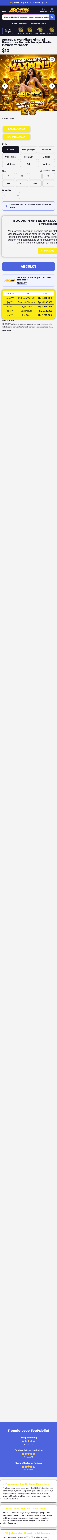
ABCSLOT (28, 266)
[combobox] (25, 17)
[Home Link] (18, 10)
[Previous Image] (5, 86)
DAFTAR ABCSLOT (16, 137)
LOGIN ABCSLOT (16, 129)
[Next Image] (52, 86)
